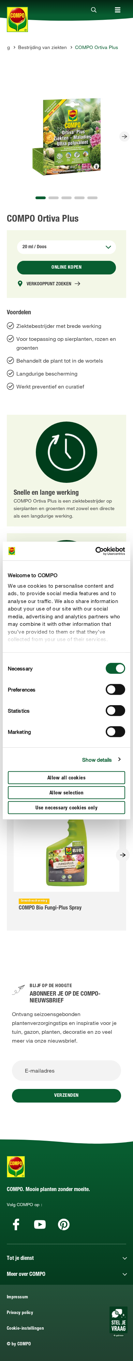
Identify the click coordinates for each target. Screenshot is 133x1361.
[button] (40, 197)
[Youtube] (40, 1224)
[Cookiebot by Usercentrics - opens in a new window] (95, 551)
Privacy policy (20, 1313)
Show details (97, 759)
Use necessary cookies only (66, 808)
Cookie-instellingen (25, 1329)
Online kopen (66, 267)
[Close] (93, 10)
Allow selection (66, 793)
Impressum (17, 1297)
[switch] (115, 689)
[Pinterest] (64, 1224)
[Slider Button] (124, 136)
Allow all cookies (66, 778)
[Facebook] (16, 1224)
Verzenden (66, 1095)
